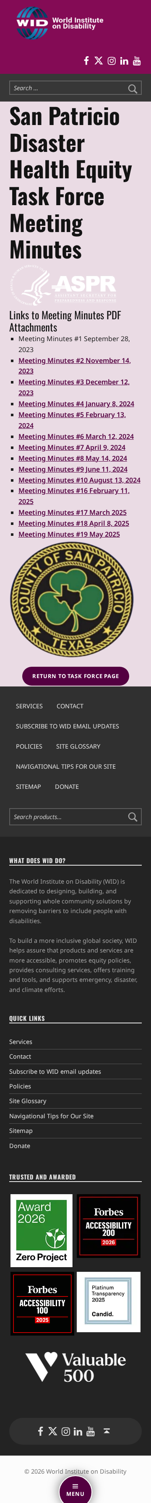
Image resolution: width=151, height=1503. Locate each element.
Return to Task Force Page (75, 676)
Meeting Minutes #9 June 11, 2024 (73, 469)
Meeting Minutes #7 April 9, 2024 (71, 447)
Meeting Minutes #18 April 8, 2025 (73, 523)
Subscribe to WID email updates (67, 726)
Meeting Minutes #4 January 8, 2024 (76, 403)
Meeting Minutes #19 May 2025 (69, 534)
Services (29, 706)
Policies (29, 746)
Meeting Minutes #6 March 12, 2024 (76, 436)
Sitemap (28, 787)
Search (133, 817)
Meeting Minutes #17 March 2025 (72, 512)
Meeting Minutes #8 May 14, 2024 (72, 458)
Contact (70, 706)
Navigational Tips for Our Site (66, 766)
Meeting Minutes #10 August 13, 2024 (79, 480)
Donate (67, 787)
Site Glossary (78, 746)
